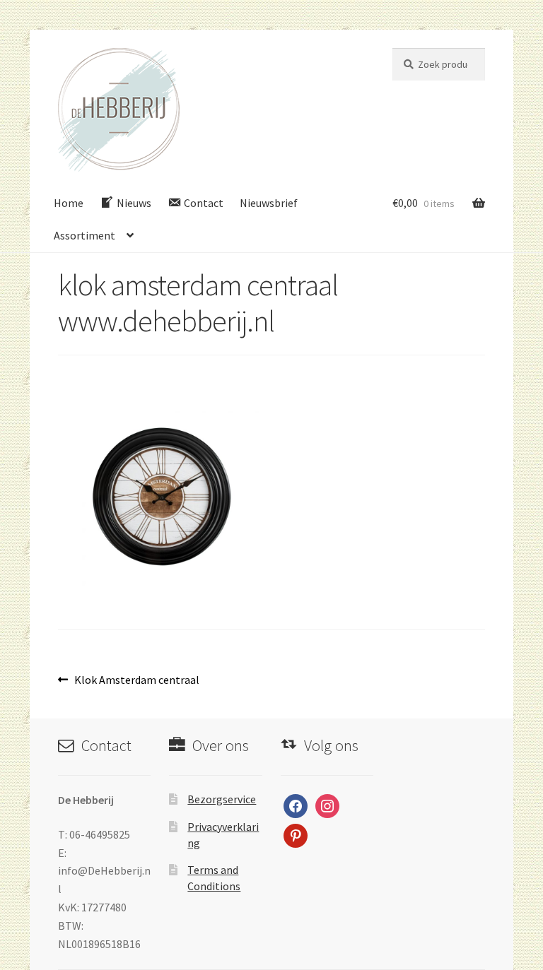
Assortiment (84, 235)
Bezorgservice (221, 799)
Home (68, 203)
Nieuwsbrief (269, 203)
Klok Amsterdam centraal (136, 681)
